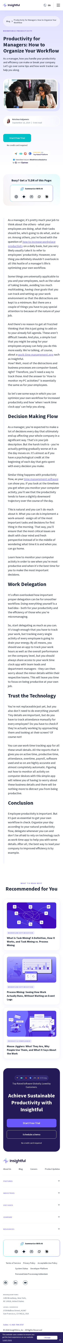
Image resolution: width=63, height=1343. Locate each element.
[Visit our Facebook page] (5, 1282)
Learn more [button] (7, 1340)
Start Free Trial (17, 138)
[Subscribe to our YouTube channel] (25, 1282)
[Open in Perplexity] (31, 196)
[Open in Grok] (39, 196)
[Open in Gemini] (24, 196)
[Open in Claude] (46, 196)
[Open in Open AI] (16, 196)
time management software (41, 479)
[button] (47, 5)
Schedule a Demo (31, 1134)
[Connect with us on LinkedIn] (15, 1282)
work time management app (35, 354)
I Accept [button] (47, 1338)
